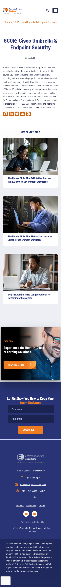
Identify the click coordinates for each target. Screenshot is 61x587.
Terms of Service (23, 470)
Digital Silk (39, 522)
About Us (20, 505)
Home (7, 22)
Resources (31, 505)
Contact (42, 505)
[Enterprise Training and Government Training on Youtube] (26, 513)
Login (33, 497)
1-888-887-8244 (32, 477)
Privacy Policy (39, 470)
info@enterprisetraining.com (33, 484)
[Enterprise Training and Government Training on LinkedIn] (35, 513)
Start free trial (16, 364)
